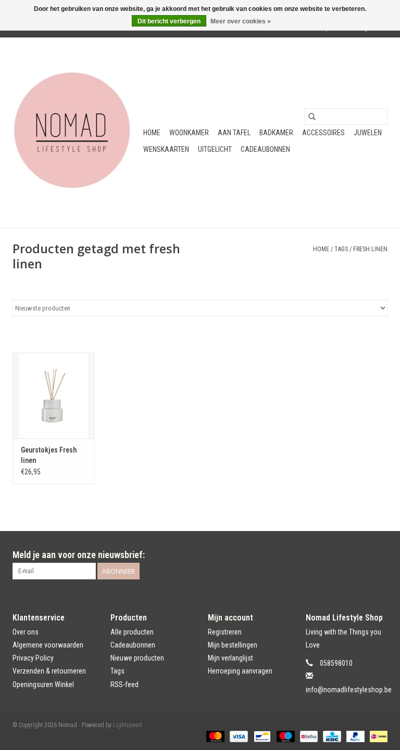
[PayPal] (354, 736)
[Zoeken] (312, 116)
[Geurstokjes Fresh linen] (53, 395)
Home (151, 132)
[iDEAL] (377, 736)
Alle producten (132, 632)
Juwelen (368, 132)
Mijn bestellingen (232, 645)
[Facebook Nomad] (361, 555)
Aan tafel (234, 132)
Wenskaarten (166, 149)
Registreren (225, 632)
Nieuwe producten (137, 658)
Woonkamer (189, 132)
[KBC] (330, 736)
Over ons (25, 632)
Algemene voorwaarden (47, 645)
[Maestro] (284, 736)
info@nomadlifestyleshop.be (349, 690)
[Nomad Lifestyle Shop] (76, 132)
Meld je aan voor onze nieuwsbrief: (78, 554)
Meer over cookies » (240, 21)
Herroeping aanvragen (240, 671)
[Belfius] (307, 736)
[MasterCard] (214, 736)
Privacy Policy (33, 658)
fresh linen (370, 249)
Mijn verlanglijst (230, 658)
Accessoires (323, 132)
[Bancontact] (260, 736)
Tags (341, 249)
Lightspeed (127, 725)
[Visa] (237, 736)
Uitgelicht (215, 149)
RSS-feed (124, 684)
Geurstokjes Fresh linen (49, 455)
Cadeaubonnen (265, 149)
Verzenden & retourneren (49, 671)
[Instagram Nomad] (379, 555)
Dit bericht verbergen (169, 21)
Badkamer (276, 132)
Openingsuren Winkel (43, 684)
